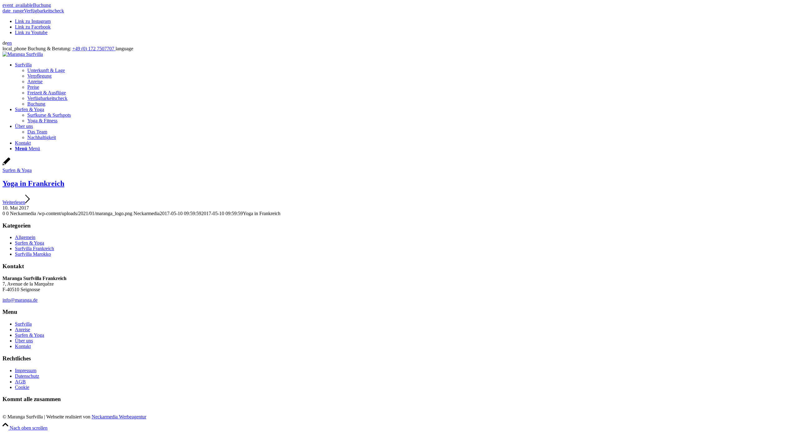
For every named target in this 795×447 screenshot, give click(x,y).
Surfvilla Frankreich (34, 248)
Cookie (22, 387)
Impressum (25, 370)
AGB (20, 381)
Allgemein (25, 237)
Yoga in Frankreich (33, 183)
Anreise (22, 329)
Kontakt (23, 346)
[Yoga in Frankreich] (6, 164)
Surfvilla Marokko (33, 254)
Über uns (24, 340)
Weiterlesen (13, 202)
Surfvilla (23, 324)
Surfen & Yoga (17, 170)
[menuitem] (404, 84)
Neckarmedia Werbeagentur (119, 416)
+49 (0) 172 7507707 (94, 48)
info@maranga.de (20, 300)
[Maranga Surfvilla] (22, 54)
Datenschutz (27, 376)
